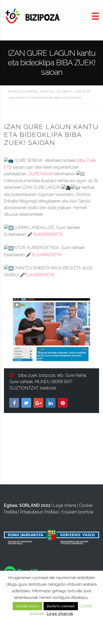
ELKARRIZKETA (48, 234)
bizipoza (47, 375)
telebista (48, 388)
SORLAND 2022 (34, 505)
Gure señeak (21, 381)
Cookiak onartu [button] (27, 606)
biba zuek (27, 375)
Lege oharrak (60, 613)
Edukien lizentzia (77, 512)
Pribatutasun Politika (39, 512)
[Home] (33, 16)
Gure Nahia (75, 375)
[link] (40, 173)
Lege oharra (64, 505)
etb (60, 375)
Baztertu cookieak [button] (61, 606)
